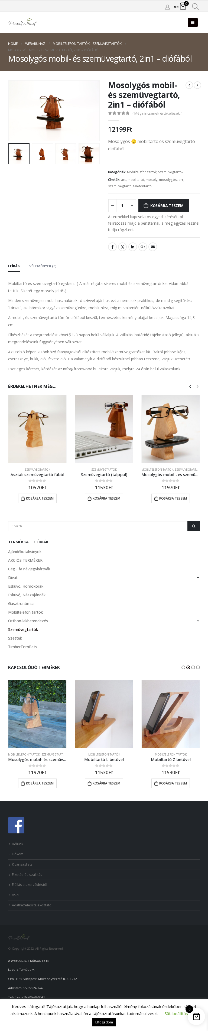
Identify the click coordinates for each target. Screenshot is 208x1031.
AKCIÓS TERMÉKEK (25, 560)
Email (152, 246)
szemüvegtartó (120, 186)
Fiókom (17, 854)
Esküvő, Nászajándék (27, 594)
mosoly (151, 179)
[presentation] (15, 111)
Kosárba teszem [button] (40, 498)
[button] (183, 667)
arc (123, 179)
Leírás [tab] (14, 266)
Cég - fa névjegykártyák (29, 568)
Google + (142, 246)
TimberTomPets (22, 646)
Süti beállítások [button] (178, 1013)
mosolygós (168, 179)
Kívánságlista (22, 864)
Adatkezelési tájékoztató (31, 905)
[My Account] (167, 7)
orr (180, 179)
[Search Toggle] (195, 6)
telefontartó (142, 186)
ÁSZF (16, 895)
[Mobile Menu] (193, 22)
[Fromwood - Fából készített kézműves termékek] (23, 22)
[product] (37, 429)
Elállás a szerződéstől (29, 884)
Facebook (112, 246)
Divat (13, 577)
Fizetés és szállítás (27, 874)
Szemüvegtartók (170, 172)
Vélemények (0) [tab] (42, 266)
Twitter (122, 246)
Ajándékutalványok (24, 551)
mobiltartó (136, 179)
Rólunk (17, 844)
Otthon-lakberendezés (28, 620)
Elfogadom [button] (104, 1022)
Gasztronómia (21, 603)
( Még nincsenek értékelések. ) (157, 113)
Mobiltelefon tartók (142, 172)
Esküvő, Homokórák (25, 586)
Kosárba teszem (167, 205)
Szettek (15, 638)
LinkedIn (132, 246)
